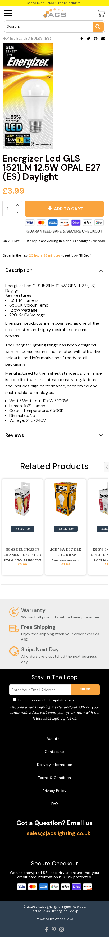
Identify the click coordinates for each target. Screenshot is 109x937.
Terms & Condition (54, 777)
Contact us (54, 751)
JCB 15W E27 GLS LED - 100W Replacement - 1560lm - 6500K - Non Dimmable (65, 554)
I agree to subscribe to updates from (56, 700)
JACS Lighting (46, 907)
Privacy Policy (85, 700)
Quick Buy (22, 529)
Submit (85, 689)
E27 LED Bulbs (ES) (33, 38)
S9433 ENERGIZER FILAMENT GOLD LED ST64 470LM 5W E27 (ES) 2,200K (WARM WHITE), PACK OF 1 (22, 554)
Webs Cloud (64, 919)
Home (8, 38)
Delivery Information (54, 764)
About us (54, 738)
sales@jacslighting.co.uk (58, 833)
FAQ (54, 803)
